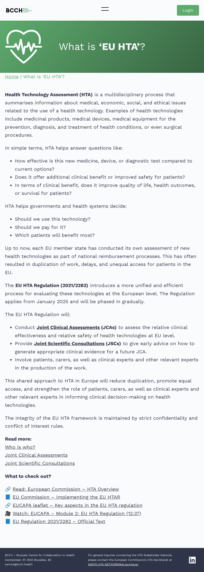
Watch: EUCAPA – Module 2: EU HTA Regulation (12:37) (77, 513)
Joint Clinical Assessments (68, 327)
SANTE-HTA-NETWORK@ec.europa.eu (113, 564)
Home (12, 77)
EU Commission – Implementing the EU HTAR (66, 497)
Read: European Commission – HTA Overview (66, 489)
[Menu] (105, 9)
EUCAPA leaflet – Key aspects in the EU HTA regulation (78, 505)
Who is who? (20, 447)
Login (188, 10)
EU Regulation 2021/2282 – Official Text (59, 521)
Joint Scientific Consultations (69, 343)
